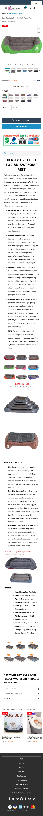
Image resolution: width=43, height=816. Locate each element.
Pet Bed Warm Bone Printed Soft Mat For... (11, 738)
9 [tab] (27, 64)
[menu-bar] (5, 8)
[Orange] (23, 95)
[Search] (29, 8)
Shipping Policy (10, 689)
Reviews (7, 698)
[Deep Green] (17, 100)
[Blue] (10, 95)
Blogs (21, 763)
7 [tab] (22, 64)
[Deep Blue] (29, 100)
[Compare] (39, 28)
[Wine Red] (4, 100)
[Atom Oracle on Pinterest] (17, 799)
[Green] (4, 95)
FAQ (21, 759)
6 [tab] (20, 64)
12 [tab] (34, 64)
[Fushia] (17, 95)
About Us (21, 772)
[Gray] (35, 95)
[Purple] (29, 95)
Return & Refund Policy (13, 693)
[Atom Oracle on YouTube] (29, 799)
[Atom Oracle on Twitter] (13, 799)
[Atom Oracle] (14, 8)
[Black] (23, 100)
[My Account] (34, 8)
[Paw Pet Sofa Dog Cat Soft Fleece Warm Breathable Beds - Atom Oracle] (21, 46)
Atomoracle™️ (19, 811)
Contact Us (21, 776)
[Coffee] (10, 100)
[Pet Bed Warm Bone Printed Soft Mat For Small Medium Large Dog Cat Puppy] (13, 723)
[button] (3, 70)
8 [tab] (25, 64)
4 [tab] (15, 64)
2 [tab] (10, 64)
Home (21, 768)
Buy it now (21, 127)
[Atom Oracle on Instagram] (21, 799)
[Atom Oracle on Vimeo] (33, 799)
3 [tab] (13, 64)
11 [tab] (32, 64)
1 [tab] (8, 64)
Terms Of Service (21, 789)
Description (8, 153)
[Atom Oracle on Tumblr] (25, 799)
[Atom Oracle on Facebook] (9, 799)
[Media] (39, 32)
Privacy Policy (21, 780)
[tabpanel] (21, 46)
